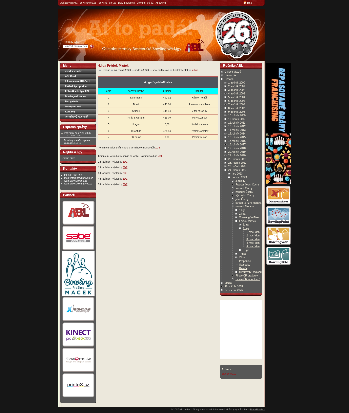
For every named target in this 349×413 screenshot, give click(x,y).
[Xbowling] (78, 321)
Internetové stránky (223, 409)
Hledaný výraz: (72, 41)
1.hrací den (253, 231)
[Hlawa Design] (78, 372)
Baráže (243, 268)
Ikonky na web (73, 106)
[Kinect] (78, 346)
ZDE (157, 147)
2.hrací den (253, 235)
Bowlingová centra (75, 96)
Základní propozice (76, 86)
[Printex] (78, 397)
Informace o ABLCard (77, 81)
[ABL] (78, 224)
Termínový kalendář (76, 116)
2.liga (242, 213)
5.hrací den (253, 246)
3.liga (246, 224)
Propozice (245, 261)
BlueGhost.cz (257, 409)
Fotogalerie (71, 101)
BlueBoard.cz (229, 373)
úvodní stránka (73, 71)
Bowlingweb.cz (126, 2)
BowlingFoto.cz (145, 2)
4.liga (195, 70)
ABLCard (70, 76)
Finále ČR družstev (246, 275)
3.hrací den (253, 239)
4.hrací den (253, 242)
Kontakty (70, 111)
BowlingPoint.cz (107, 2)
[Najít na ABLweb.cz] (92, 46)
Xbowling (161, 2)
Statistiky (244, 264)
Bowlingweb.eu (88, 2)
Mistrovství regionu (250, 271)
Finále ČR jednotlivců (247, 279)
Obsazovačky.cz (69, 2)
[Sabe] (78, 250)
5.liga (246, 250)
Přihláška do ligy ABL (77, 91)
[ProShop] (78, 295)
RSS (249, 2)
